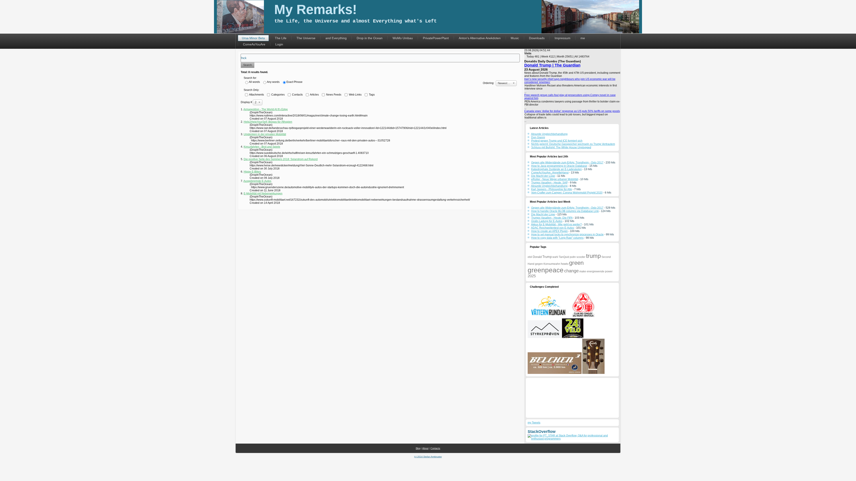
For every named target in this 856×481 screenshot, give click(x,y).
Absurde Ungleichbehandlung (549, 186)
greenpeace (546, 270)
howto (564, 263)
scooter (580, 257)
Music (515, 38)
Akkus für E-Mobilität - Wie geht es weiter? (556, 224)
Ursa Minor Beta (253, 38)
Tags (371, 94)
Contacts (297, 94)
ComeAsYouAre (254, 44)
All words (254, 82)
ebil (530, 257)
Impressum (562, 38)
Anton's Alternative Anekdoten (480, 38)
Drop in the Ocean (370, 38)
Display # (247, 102)
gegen (539, 263)
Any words (273, 82)
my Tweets (534, 422)
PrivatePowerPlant (436, 38)
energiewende (595, 271)
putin (573, 257)
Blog (418, 448)
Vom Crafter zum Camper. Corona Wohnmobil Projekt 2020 (567, 192)
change (571, 270)
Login (279, 44)
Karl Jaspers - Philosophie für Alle (551, 189)
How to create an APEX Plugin (549, 231)
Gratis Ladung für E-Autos (546, 221)
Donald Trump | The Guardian (552, 65)
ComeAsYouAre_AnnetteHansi (550, 172)
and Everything (336, 38)
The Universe (305, 38)
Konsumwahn (551, 263)
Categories (278, 94)
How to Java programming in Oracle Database (559, 165)
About (425, 448)
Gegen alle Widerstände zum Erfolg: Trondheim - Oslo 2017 (567, 162)
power (609, 271)
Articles (314, 94)
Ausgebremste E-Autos (257, 181)
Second (606, 257)
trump (593, 256)
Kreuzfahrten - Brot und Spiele (262, 146)
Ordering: (488, 83)
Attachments (256, 94)
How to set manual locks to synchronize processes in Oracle (567, 234)
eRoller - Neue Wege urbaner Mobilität (554, 179)
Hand (531, 263)
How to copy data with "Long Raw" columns (557, 237)
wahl (555, 257)
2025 (532, 276)
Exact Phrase (294, 82)
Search (247, 65)
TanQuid (564, 257)
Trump (547, 257)
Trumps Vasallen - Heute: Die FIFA (551, 217)
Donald (537, 257)
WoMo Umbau (403, 38)
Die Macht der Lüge (543, 175)
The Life (280, 38)
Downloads (537, 38)
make (582, 271)
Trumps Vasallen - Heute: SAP (549, 182)
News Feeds (333, 94)
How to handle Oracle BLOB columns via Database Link (565, 211)
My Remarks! (315, 9)
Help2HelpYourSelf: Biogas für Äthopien (268, 121)
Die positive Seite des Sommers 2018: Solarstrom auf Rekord (281, 159)
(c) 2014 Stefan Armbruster (428, 456)
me (582, 38)
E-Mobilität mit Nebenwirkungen (263, 193)
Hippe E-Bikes (252, 171)
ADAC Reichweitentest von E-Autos (552, 227)
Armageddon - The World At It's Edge (265, 109)
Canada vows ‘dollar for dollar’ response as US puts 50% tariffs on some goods (572, 111)
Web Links (355, 94)
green (576, 262)
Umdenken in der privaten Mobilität (265, 134)
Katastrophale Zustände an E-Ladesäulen (556, 169)
